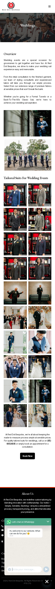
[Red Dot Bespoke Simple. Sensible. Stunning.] (11, 6)
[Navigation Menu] (49, 6)
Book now (27, 456)
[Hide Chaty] (47, 581)
